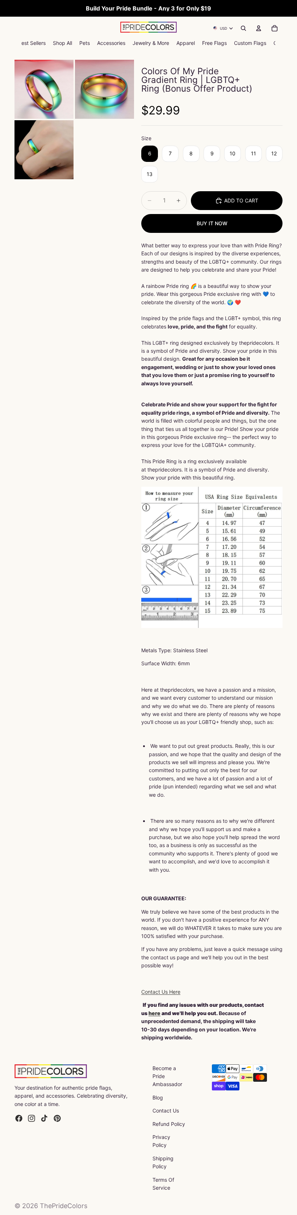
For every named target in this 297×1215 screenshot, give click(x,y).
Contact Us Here (160, 992)
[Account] (259, 28)
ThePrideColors (63, 1206)
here (154, 1013)
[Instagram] (31, 1118)
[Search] (243, 28)
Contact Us (165, 1110)
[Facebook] (18, 1118)
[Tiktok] (44, 1118)
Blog (157, 1097)
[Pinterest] (57, 1118)
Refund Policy (168, 1124)
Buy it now (212, 223)
